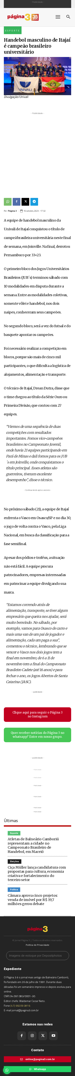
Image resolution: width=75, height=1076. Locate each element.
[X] (25, 202)
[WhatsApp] (8, 202)
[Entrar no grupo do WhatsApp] (7, 1070)
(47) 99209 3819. (20, 1006)
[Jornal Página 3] (27, 17)
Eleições (14, 861)
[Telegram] (34, 202)
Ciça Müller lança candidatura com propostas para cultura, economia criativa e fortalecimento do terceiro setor (37, 873)
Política (14, 889)
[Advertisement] (37, 153)
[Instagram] (32, 1035)
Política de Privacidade (37, 944)
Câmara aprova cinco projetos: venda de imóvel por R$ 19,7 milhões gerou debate (33, 899)
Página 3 (12, 211)
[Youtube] (53, 1035)
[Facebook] (16, 202)
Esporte (12, 30)
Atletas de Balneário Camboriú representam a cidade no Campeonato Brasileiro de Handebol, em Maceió (33, 845)
